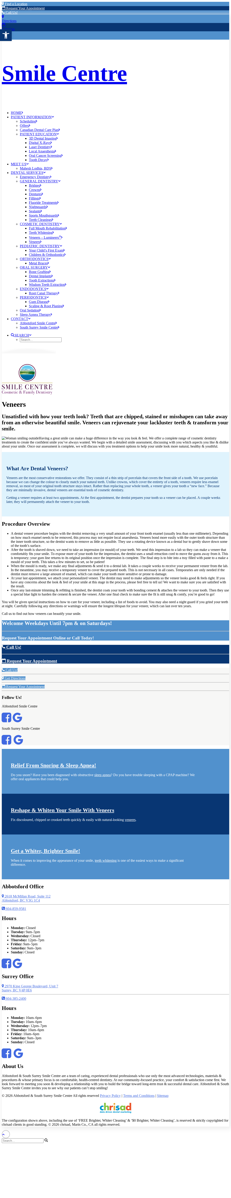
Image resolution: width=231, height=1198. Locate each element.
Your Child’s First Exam (46, 250)
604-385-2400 (15, 998)
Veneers (34, 242)
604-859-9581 (15, 909)
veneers (130, 820)
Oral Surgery (34, 267)
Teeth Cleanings (40, 220)
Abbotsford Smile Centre (37, 323)
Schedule (8, 29)
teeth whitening (106, 860)
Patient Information (31, 117)
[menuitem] (120, 113)
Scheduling (28, 121)
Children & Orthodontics (46, 255)
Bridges (34, 185)
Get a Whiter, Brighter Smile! (45, 851)
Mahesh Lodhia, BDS (35, 168)
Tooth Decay (38, 160)
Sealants (35, 211)
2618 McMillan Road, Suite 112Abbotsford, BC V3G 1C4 (26, 898)
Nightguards (37, 207)
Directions (9, 21)
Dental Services (27, 173)
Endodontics (33, 289)
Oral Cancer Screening (45, 155)
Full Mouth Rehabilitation (47, 228)
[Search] (25, 1140)
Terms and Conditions (139, 1096)
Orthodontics (34, 259)
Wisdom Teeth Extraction (47, 284)
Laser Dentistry (40, 147)
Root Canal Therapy (43, 293)
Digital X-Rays (40, 143)
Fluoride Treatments (43, 203)
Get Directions (14, 678)
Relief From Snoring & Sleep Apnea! (53, 765)
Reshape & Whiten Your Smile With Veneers (62, 810)
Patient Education (38, 134)
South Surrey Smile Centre (39, 327)
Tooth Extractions (41, 280)
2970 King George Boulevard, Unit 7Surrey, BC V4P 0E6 (30, 988)
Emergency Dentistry (35, 177)
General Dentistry (39, 181)
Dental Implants (40, 276)
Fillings (34, 198)
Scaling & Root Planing (46, 306)
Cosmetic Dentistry (40, 224)
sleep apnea (102, 775)
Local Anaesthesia (42, 151)
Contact (19, 319)
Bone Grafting (39, 272)
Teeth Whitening (41, 232)
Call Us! (11, 12)
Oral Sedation (29, 310)
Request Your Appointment (25, 8)
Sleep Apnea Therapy (35, 314)
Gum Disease (38, 302)
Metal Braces (38, 263)
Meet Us (18, 164)
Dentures (35, 194)
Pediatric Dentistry (40, 246)
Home (16, 113)
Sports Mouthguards (43, 215)
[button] (6, 35)
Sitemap (163, 1096)
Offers (24, 125)
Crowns (34, 190)
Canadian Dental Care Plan (39, 130)
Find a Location (15, 4)
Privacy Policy (110, 1096)
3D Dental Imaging (42, 138)
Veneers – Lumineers (45, 237)
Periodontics (33, 297)
